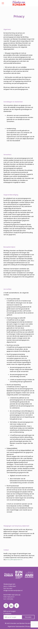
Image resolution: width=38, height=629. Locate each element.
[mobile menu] (3, 3)
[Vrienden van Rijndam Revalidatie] (19, 3)
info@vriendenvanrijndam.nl (12, 590)
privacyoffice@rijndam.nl (14, 559)
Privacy (28, 626)
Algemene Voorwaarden (16, 626)
